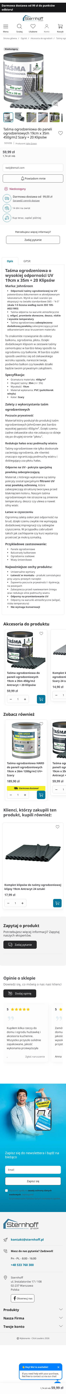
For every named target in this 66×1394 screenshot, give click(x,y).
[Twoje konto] (61, 1326)
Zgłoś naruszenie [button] (35, 1056)
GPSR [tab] (27, 261)
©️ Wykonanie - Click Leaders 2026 (33, 1338)
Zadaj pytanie (33, 240)
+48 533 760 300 (22, 1265)
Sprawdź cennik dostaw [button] (26, 200)
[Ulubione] (33, 26)
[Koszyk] (60, 26)
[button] (19, 26)
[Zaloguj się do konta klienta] (46, 26)
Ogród (24, 38)
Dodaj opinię (23, 993)
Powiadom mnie (35, 178)
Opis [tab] (10, 261)
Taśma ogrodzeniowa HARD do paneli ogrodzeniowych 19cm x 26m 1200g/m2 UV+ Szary (25, 769)
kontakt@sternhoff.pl (27, 1239)
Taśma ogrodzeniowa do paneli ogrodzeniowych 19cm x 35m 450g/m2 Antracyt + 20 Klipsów (23, 679)
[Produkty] (61, 1309)
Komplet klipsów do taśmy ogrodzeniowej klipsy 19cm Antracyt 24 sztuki (32, 887)
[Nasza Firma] (61, 1318)
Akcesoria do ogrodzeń (41, 38)
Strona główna (10, 38)
